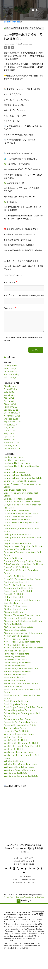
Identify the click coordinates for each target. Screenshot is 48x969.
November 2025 (12, 416)
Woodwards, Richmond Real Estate (21, 776)
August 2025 (10, 425)
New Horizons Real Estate (16, 639)
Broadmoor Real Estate (15, 490)
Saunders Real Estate (14, 678)
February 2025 (11, 443)
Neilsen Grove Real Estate (16, 636)
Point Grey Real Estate (14, 657)
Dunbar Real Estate (13, 559)
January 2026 (11, 410)
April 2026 (9, 401)
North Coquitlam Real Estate (17, 645)
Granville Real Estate (14, 594)
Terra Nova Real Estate (15, 728)
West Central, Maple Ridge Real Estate (22, 746)
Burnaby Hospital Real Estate (18, 499)
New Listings (10, 369)
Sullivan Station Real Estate (17, 719)
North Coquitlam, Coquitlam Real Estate (23, 648)
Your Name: (10, 283)
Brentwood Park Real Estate (17, 463)
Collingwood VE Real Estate (17, 535)
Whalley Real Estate (13, 761)
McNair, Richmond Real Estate (18, 627)
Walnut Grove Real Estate (16, 737)
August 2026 (10, 389)
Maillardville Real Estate (15, 609)
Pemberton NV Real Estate (16, 654)
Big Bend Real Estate (14, 457)
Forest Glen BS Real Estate (16, 567)
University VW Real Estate (16, 731)
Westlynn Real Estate (14, 749)
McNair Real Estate (13, 624)
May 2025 (9, 434)
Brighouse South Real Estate (17, 475)
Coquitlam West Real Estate (17, 544)
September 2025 (12, 422)
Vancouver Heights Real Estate (19, 734)
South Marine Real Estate (16, 701)
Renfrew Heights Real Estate (17, 672)
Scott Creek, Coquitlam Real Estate (21, 684)
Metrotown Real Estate (15, 630)
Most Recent (10, 386)
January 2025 (11, 446)
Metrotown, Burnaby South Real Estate (23, 633)
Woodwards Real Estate (15, 773)
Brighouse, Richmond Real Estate (20, 481)
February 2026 (11, 407)
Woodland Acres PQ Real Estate (19, 770)
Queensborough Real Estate (17, 663)
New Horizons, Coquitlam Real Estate (22, 642)
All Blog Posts (10, 366)
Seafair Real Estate (13, 687)
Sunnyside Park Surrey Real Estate (20, 722)
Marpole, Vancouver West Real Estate (22, 615)
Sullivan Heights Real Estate (17, 710)
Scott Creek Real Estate (15, 681)
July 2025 (9, 428)
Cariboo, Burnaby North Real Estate (21, 514)
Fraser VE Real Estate (14, 576)
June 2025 (9, 431)
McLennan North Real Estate (17, 618)
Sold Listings (10, 378)
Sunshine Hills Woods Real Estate (20, 725)
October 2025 (11, 419)
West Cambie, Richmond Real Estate (21, 743)
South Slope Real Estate (15, 705)
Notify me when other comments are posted (23, 339)
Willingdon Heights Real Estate (19, 767)
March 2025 (10, 440)
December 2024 (12, 449)
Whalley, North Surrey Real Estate (20, 764)
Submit (36, 350)
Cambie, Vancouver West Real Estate (22, 502)
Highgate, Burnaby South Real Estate (22, 600)
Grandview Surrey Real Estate (18, 591)
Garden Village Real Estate (17, 582)
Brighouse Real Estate (14, 472)
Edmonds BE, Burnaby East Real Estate (22, 561)
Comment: (9, 308)
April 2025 (9, 437)
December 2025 (12, 413)
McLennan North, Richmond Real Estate (23, 621)
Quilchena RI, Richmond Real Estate (21, 669)
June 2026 (9, 395)
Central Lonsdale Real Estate (18, 517)
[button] (6, 868)
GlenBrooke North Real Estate (18, 585)
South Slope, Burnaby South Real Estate (23, 707)
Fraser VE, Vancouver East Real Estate (22, 579)
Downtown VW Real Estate (17, 550)
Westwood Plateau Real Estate (19, 752)
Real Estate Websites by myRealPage (30, 897)
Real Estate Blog (11, 375)
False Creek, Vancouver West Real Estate (23, 564)
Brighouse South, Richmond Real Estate (23, 478)
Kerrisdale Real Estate (14, 603)
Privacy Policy (9, 897)
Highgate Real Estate (14, 597)
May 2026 (9, 398)
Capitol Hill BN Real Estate (16, 511)
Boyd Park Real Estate (14, 460)
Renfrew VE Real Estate (15, 675)
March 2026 (10, 404)
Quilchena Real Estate (14, 666)
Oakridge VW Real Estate (16, 651)
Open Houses (10, 372)
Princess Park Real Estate (15, 660)
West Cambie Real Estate (16, 740)
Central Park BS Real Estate (17, 520)
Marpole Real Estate (13, 612)
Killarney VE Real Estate (15, 606)
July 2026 (9, 392)
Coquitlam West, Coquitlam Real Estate (23, 547)
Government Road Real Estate (18, 588)
